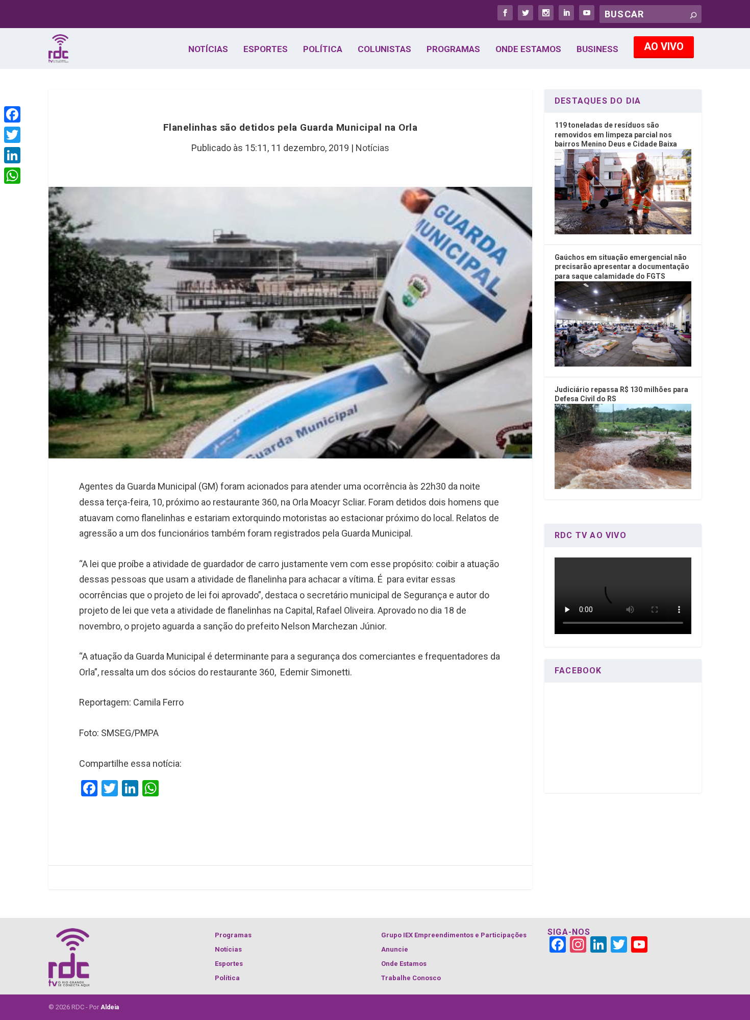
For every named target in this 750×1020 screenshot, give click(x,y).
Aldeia (110, 1007)
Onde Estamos (528, 49)
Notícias (208, 49)
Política (322, 49)
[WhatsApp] (12, 175)
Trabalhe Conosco (411, 978)
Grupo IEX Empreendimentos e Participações (454, 935)
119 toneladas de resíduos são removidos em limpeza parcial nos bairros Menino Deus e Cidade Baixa (616, 134)
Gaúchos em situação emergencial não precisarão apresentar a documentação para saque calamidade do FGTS (622, 266)
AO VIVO (664, 46)
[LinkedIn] (12, 155)
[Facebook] (12, 114)
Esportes (265, 49)
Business (597, 49)
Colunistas (384, 49)
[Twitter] (12, 135)
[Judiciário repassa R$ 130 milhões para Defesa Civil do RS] (623, 486)
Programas (453, 49)
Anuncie (394, 949)
